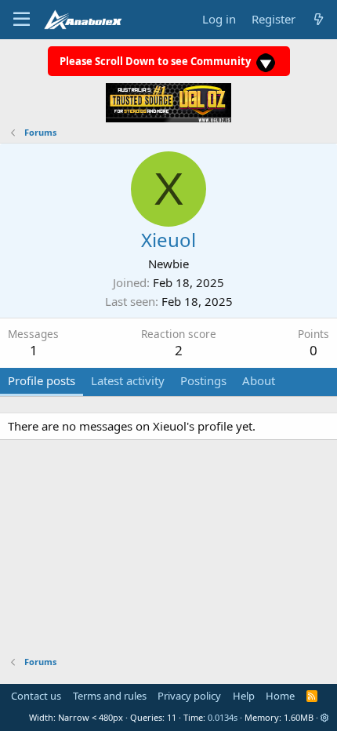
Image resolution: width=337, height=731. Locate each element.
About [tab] (258, 380)
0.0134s (222, 717)
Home (280, 696)
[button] (325, 717)
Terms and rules (110, 696)
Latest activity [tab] (128, 380)
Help (244, 696)
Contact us (36, 696)
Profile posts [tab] (41, 380)
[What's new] (318, 19)
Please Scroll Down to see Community (156, 61)
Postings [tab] (203, 380)
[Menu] (21, 19)
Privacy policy (189, 696)
